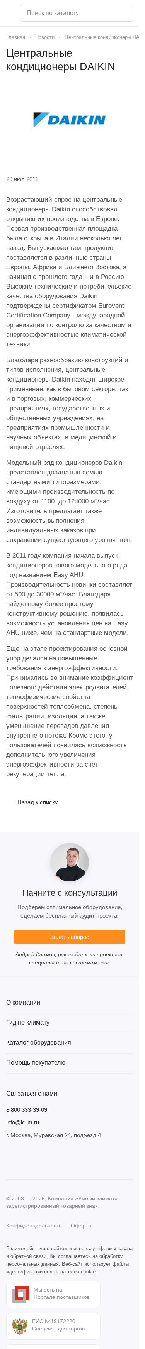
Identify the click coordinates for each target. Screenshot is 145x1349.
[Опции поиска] (107, 13)
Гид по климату (27, 1022)
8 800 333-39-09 (26, 1109)
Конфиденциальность (33, 1225)
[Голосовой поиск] (124, 13)
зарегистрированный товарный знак (51, 1206)
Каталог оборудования (38, 1042)
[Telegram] (26, 1159)
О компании (23, 1002)
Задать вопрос (69, 937)
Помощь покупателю (35, 1062)
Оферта (81, 1225)
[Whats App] (57, 1159)
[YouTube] (41, 1159)
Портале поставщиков (62, 1297)
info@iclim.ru (22, 1122)
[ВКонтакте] (10, 1159)
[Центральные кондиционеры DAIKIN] (69, 120)
